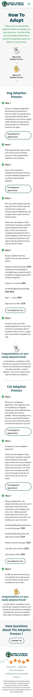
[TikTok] (23, 662)
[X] (27, 660)
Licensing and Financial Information (16, 674)
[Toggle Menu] (29, 4)
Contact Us (16, 677)
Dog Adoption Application (13, 135)
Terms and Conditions (16, 670)
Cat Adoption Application (13, 431)
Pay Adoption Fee (15, 310)
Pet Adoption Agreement (13, 189)
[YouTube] (19, 661)
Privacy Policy (11, 667)
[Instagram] (15, 660)
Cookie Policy (22, 667)
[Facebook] (11, 662)
